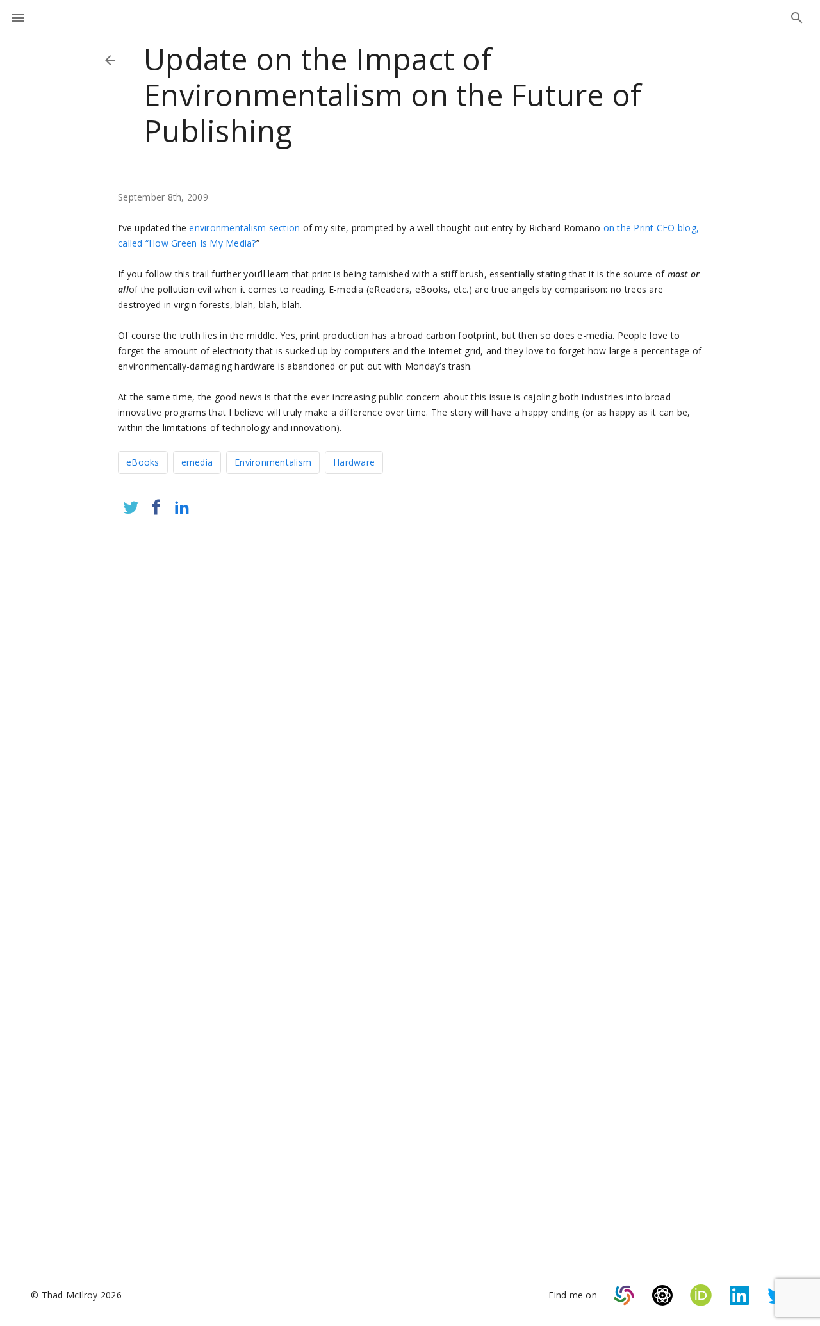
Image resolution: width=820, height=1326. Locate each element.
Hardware (354, 462)
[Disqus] (410, 696)
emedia (197, 462)
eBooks (143, 462)
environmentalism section (244, 228)
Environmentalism (272, 462)
